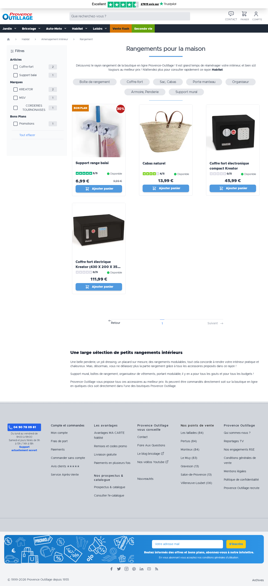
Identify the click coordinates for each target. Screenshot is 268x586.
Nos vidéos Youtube (151, 462)
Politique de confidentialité (241, 479)
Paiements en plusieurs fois (112, 463)
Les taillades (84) (192, 433)
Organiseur (240, 82)
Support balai (28, 75)
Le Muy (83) (189, 458)
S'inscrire (236, 544)
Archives (258, 580)
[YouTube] (149, 569)
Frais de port (59, 441)
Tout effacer (27, 135)
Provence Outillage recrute (241, 488)
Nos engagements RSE (239, 449)
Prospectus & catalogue (109, 487)
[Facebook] (111, 569)
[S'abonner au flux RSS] (157, 569)
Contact (142, 437)
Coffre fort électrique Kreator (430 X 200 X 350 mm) (98, 267)
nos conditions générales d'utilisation (217, 557)
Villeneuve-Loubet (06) (196, 483)
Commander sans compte (68, 458)
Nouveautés (145, 478)
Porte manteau (204, 82)
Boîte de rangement (95, 82)
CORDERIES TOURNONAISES (33, 107)
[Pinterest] (134, 569)
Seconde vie (143, 28)
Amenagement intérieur (54, 39)
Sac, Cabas (168, 82)
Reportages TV (234, 441)
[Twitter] (119, 569)
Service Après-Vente (65, 474)
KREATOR (26, 89)
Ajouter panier (102, 188)
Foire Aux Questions (151, 445)
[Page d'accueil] (8, 39)
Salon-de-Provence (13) (196, 474)
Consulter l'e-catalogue (109, 495)
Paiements (58, 449)
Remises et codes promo (110, 446)
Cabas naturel (154, 163)
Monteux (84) (190, 449)
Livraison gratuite (105, 454)
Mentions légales (235, 471)
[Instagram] (126, 569)
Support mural (186, 92)
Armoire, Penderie (145, 92)
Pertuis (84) (189, 441)
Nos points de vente (197, 425)
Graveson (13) (190, 466)
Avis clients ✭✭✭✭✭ (65, 466)
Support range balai (92, 163)
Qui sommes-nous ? (237, 433)
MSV (22, 97)
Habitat (26, 39)
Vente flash (120, 28)
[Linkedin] (141, 569)
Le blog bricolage (149, 453)
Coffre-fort (26, 66)
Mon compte (59, 433)
